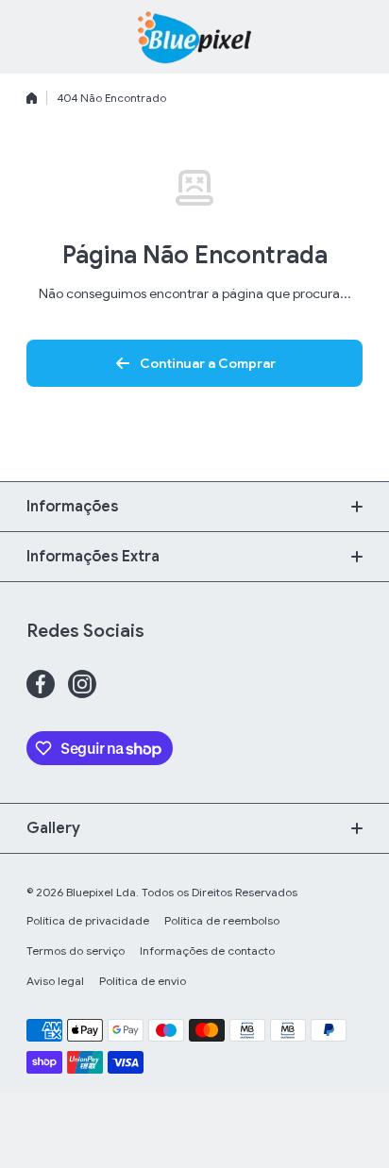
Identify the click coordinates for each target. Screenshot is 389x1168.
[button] (353, 36)
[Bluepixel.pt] (194, 37)
